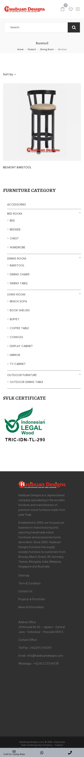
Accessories (16, 204)
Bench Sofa (18, 301)
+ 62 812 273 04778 (46, 663)
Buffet (14, 319)
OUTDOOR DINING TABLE (26, 382)
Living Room (16, 294)
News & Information (31, 607)
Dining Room (47, 49)
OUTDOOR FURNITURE (22, 375)
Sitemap (23, 575)
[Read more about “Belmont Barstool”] (60, 121)
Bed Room (14, 214)
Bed (12, 220)
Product (32, 49)
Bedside (15, 229)
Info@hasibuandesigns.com (45, 655)
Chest (14, 238)
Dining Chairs (20, 274)
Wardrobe (17, 247)
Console (16, 337)
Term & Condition (29, 583)
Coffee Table (19, 328)
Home (20, 49)
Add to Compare (52, 121)
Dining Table (19, 283)
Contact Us (25, 591)
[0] (63, 9)
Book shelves (20, 310)
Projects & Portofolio (31, 599)
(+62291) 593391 (41, 647)
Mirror (15, 355)
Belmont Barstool (17, 167)
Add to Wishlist (44, 121)
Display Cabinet (21, 346)
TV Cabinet (18, 364)
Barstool (17, 265)
